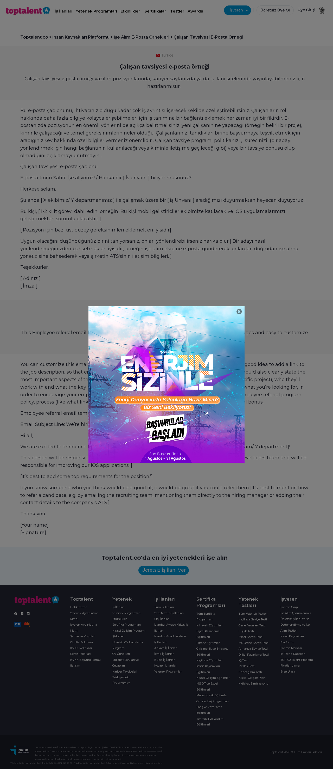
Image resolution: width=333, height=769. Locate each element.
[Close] (239, 311)
